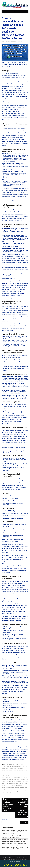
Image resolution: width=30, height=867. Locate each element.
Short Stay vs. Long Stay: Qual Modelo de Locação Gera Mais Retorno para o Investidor (14, 836)
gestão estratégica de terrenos (9, 775)
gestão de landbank (8, 764)
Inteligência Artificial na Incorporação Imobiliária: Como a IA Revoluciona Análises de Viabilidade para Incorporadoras (22, 806)
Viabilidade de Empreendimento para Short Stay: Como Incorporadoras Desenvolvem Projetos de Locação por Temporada (15, 832)
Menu (15, 12)
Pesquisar (4, 819)
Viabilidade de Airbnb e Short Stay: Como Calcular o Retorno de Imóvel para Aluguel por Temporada (15, 844)
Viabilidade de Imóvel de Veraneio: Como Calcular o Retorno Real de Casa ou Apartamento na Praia (15, 840)
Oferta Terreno (18, 41)
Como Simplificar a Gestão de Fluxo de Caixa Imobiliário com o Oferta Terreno (8, 804)
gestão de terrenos (19, 764)
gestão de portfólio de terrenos (17, 774)
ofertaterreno (5, 766)
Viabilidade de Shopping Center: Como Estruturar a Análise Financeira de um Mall (15, 848)
